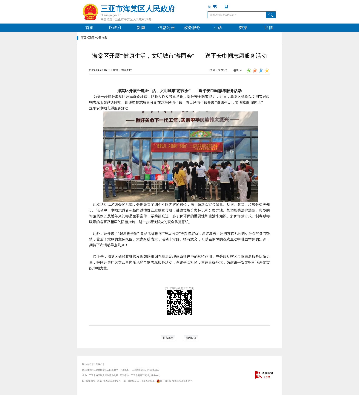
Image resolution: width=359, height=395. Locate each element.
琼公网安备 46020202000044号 (176, 381)
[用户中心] (221, 6)
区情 (269, 27)
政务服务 (192, 27)
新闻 (141, 27)
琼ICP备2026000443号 (109, 381)
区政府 (115, 27)
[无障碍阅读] (232, 6)
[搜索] (271, 14)
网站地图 (86, 364)
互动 (218, 27)
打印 (239, 70)
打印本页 (168, 337)
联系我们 (97, 364)
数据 (243, 27)
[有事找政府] (215, 6)
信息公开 (166, 27)
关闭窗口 (191, 337)
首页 (89, 27)
